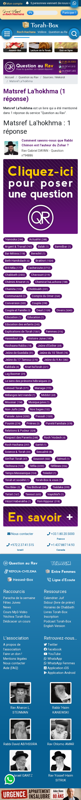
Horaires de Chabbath (59, 607)
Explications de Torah (22, 331)
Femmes (54, 331)
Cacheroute (39, 267)
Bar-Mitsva (15, 253)
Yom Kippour (48, 501)
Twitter (52, 645)
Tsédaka (61, 487)
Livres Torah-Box (55, 612)
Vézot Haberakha (18, 501)
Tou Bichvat (36, 487)
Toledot (49, 473)
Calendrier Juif (54, 598)
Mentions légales (15, 659)
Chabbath (15, 274)
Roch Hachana (26, 32)
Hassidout (13, 338)
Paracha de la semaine (19, 598)
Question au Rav (59, 32)
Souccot (41, 458)
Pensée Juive (17, 416)
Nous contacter (22, 534)
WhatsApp (54, 659)
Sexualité (44, 451)
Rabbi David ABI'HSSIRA (20, 744)
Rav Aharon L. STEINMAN (20, 710)
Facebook (54, 649)
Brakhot (44, 260)
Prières (33, 423)
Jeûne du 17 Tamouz (21, 359)
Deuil (43, 310)
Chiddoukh (38, 289)
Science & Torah (17, 451)
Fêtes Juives (12, 602)
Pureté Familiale (59, 423)
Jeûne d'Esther (50, 345)
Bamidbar (63, 246)
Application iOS (58, 668)
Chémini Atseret (17, 282)
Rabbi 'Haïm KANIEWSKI (60, 710)
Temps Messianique (21, 473)
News (7, 607)
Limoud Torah (17, 388)
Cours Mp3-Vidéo (15, 612)
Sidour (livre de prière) (59, 602)
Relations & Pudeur (20, 430)
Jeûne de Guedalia (19, 352)
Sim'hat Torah (16, 458)
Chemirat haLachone (51, 282)
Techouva (14, 466)
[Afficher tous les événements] (27, 3)
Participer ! (69, 12)
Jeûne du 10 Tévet (53, 352)
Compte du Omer (46, 296)
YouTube (54, 654)
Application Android (61, 673)
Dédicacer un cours (16, 621)
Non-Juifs (14, 409)
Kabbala (12, 366)
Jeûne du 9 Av (56, 359)
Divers (64, 310)
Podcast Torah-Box (57, 621)
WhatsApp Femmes (61, 663)
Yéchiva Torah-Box (16, 617)
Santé (40, 444)
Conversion (15, 303)
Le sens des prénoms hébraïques (28, 381)
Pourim (13, 423)
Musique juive (39, 402)
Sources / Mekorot (54, 77)
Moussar (13, 402)
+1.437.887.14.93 (63, 545)
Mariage (43, 388)
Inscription (51, 617)
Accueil (9, 77)
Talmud (63, 458)
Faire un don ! (12, 654)
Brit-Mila (13, 267)
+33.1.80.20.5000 (63, 534)
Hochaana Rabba (18, 345)
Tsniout (33, 494)
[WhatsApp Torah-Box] (74, 3)
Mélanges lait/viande (20, 395)
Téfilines (58, 466)
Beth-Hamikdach (17, 260)
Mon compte (14, 3)
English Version (54, 626)
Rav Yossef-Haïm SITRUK (60, 778)
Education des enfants (22, 324)
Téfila (37, 466)
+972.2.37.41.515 (22, 545)
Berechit (38, 253)
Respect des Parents (21, 437)
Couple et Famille (17, 310)
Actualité (38, 239)
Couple (39, 303)
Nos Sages (40, 409)
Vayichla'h (55, 494)
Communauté (15, 296)
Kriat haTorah (36, 366)
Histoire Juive (40, 338)
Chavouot (40, 274)
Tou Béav (12, 487)
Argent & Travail (18, 246)
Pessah (44, 416)
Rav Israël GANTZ (20, 775)
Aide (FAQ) (10, 668)
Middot (48, 395)
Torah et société (17, 480)
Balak (43, 246)
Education (13, 317)
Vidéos (42, 32)
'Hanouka (14, 239)
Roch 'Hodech (54, 437)
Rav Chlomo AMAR (60, 744)
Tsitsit (12, 494)
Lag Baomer (15, 373)
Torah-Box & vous (48, 480)
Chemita (13, 289)
